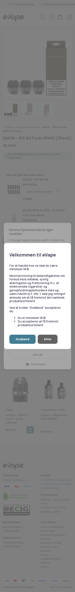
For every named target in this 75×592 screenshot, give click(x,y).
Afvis (47, 339)
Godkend (22, 339)
